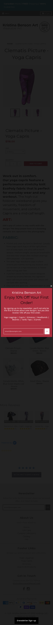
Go (47, 331)
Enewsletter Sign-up (26, 620)
